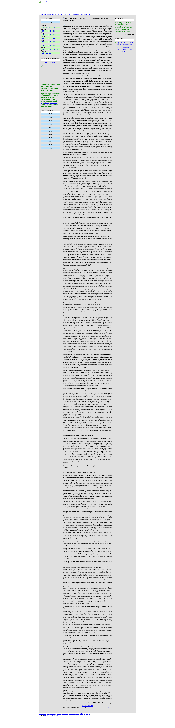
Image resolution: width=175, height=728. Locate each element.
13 (43, 38)
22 (43, 45)
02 (47, 27)
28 (50, 49)
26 (43, 49)
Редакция (87, 14)
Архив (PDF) (78, 14)
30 (57, 49)
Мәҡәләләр (42, 14)
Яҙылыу (59, 14)
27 (47, 49)
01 (43, 27)
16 (54, 38)
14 (47, 38)
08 (54, 31)
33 (50, 53)
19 (50, 42)
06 (47, 31)
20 (54, 42)
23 (47, 45)
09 (43, 35)
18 (47, 42)
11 (50, 35)
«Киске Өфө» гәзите (51, 715)
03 (50, 27)
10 (47, 35)
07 (50, 31)
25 (54, 45)
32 (47, 53)
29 (54, 49)
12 (54, 35)
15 (50, 38)
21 (57, 42)
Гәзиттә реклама (68, 14)
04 (54, 27)
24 (50, 45)
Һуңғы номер (51, 14)
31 (43, 53)
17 (43, 42)
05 (43, 31)
